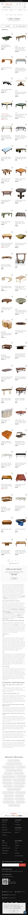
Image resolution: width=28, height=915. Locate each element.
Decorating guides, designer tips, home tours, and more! (12, 871)
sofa (16, 624)
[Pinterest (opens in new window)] (12, 902)
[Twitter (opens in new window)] (16, 902)
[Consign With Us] (19, 4)
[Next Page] (19, 560)
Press (16, 850)
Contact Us (4, 824)
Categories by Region (6, 848)
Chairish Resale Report (19, 855)
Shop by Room (4, 853)
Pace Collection (14, 608)
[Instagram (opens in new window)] (3, 902)
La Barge (23, 596)
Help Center (4, 822)
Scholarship (17, 853)
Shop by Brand (4, 845)
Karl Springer (9, 612)
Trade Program (17, 824)
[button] (2, 4)
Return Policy (4, 827)
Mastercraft (21, 608)
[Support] (25, 912)
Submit (22, 864)
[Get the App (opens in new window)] (5, 881)
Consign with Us (18, 829)
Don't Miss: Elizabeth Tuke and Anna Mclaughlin (14, 0)
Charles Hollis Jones (6, 611)
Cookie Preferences (17, 908)
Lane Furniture (21, 617)
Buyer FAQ (17, 822)
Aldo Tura (19, 614)
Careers (16, 848)
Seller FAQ (17, 832)
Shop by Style (4, 842)
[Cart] (25, 4)
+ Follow (7, 26)
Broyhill (3, 618)
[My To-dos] (17, 4)
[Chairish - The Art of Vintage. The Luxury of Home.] (8, 4)
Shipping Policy (5, 829)
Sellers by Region (5, 850)
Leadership (17, 845)
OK (14, 911)
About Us (16, 842)
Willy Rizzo (5, 597)
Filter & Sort (21, 26)
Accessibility (4, 834)
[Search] (24, 7)
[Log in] (14, 4)
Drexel (7, 618)
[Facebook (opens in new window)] (7, 902)
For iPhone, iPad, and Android (7, 876)
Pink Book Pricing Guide (6, 832)
